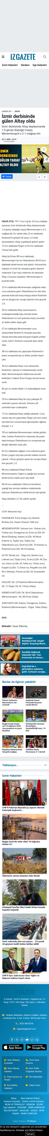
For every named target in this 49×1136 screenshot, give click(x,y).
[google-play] (36, 1047)
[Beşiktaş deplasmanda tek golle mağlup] (12, 741)
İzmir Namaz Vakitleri (11, 1070)
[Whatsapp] (32, 1039)
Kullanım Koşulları (12, 1101)
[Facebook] (12, 1039)
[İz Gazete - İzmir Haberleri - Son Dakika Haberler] (23, 56)
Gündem (25, 65)
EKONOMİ (21, 1107)
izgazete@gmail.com (26, 1029)
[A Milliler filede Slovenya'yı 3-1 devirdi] (36, 741)
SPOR (17, 111)
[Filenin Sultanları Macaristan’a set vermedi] (12, 692)
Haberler (6, 111)
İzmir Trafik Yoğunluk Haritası (34, 1070)
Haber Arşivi (34, 1085)
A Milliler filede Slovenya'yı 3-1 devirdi (35, 750)
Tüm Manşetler (35, 1077)
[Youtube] (27, 1039)
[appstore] (13, 1047)
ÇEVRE (39, 1104)
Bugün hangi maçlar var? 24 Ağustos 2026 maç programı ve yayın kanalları (12, 727)
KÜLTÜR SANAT (11, 1110)
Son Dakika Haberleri (10, 1086)
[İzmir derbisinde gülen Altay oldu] (24, 158)
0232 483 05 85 (26, 1023)
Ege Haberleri (40, 65)
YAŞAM (15, 1113)
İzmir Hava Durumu (32, 1061)
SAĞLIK (34, 1110)
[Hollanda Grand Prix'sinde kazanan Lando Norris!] (36, 692)
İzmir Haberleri (10, 65)
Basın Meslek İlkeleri (30, 1098)
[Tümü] (45, 765)
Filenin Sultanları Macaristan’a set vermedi (9, 702)
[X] (17, 1039)
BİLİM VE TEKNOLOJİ (14, 1104)
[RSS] (37, 1039)
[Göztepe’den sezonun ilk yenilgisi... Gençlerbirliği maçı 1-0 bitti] (36, 715)
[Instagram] (22, 1039)
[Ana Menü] (3, 56)
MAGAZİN (24, 1110)
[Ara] (44, 57)
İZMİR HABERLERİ (36, 1107)
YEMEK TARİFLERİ (28, 1113)
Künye (13, 1098)
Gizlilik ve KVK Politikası (33, 1101)
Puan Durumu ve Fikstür (13, 1078)
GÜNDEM (30, 1104)
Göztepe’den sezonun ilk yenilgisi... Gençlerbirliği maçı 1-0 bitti (35, 727)
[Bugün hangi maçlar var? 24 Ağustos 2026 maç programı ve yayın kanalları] (12, 715)
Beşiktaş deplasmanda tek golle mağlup (12, 750)
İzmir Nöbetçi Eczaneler (12, 1061)
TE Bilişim (31, 1121)
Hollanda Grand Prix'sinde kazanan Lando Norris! (34, 702)
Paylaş (8, 176)
